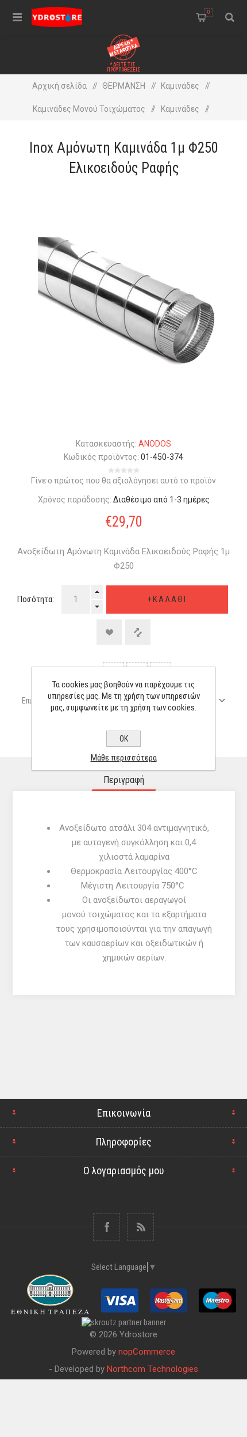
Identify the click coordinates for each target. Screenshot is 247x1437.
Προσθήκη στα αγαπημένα (109, 632)
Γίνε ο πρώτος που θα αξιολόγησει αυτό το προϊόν (123, 480)
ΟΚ (123, 738)
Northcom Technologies (152, 1369)
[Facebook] (106, 1227)
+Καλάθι (167, 599)
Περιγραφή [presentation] (123, 779)
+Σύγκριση (137, 632)
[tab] (124, 780)
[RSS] (140, 1227)
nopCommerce (146, 1352)
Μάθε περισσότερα (124, 757)
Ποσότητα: (35, 599)
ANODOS (154, 443)
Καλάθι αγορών (208, 12)
